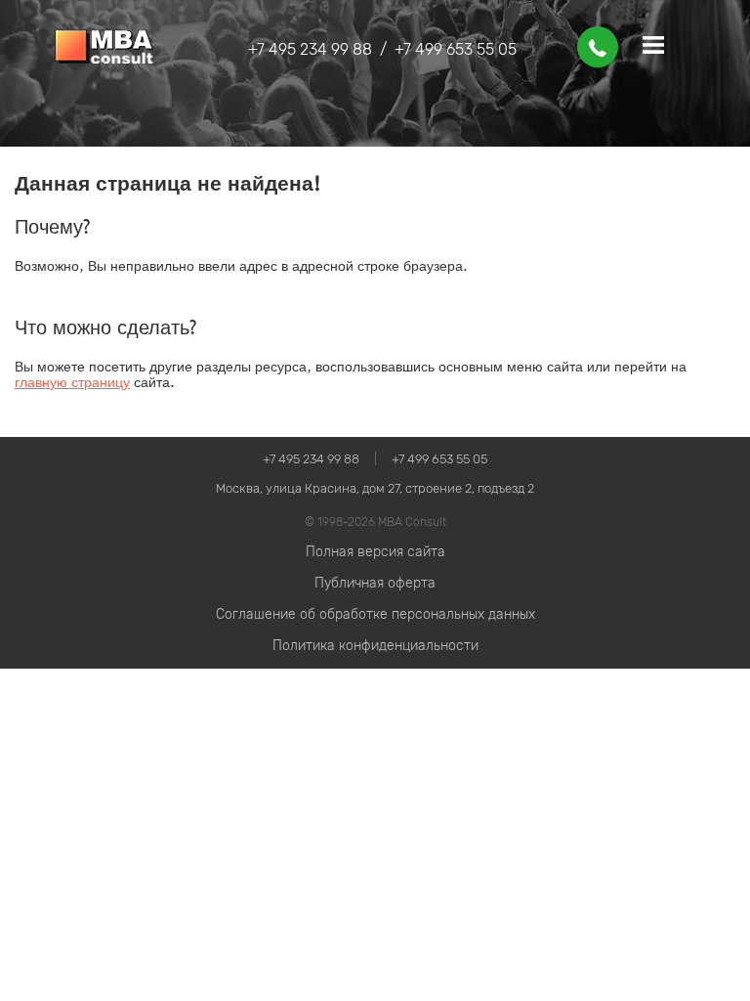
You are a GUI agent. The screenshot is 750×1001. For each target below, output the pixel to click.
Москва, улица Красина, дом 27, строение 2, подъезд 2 (375, 488)
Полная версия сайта (375, 552)
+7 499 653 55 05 (456, 49)
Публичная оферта (375, 583)
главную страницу (72, 382)
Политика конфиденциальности (375, 645)
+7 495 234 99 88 (310, 49)
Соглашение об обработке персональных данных (375, 614)
